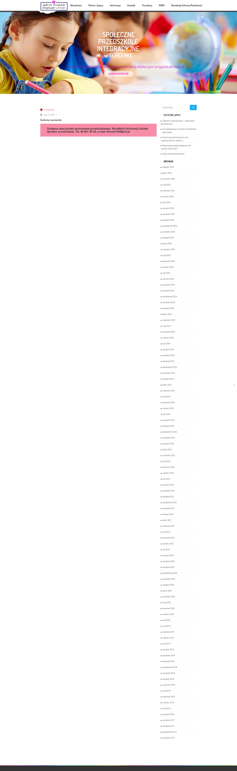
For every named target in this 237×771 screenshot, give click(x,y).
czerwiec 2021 (169, 526)
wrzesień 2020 (169, 579)
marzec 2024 (168, 338)
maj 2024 (167, 326)
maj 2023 (167, 396)
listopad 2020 (168, 567)
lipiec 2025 (167, 243)
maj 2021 (167, 532)
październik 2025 (170, 226)
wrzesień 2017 (169, 738)
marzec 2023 (168, 408)
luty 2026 (166, 202)
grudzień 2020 (169, 561)
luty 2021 (166, 549)
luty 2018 (166, 708)
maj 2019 (167, 626)
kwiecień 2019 (169, 632)
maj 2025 (167, 255)
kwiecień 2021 (169, 538)
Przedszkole (49, 110)
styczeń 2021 (168, 555)
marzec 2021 (168, 544)
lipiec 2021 (167, 520)
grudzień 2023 (169, 355)
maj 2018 (167, 691)
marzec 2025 (168, 267)
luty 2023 (166, 414)
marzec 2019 (168, 638)
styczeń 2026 (168, 208)
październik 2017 (170, 732)
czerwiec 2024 (169, 320)
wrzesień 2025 (169, 232)
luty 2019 (166, 644)
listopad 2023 (168, 361)
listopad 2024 (168, 291)
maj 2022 (167, 461)
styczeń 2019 (168, 650)
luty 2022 (166, 479)
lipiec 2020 (167, 591)
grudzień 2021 (169, 491)
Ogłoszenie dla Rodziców (173, 154)
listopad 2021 (168, 497)
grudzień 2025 (169, 214)
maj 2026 (167, 185)
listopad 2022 (168, 426)
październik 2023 (170, 367)
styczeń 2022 (168, 485)
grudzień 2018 (169, 655)
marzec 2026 (168, 196)
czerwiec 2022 (169, 455)
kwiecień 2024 (169, 332)
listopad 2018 (168, 661)
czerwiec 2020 (169, 597)
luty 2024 (166, 344)
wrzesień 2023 (169, 373)
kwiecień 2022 (169, 467)
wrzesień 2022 (169, 438)
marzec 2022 (168, 473)
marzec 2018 (168, 702)
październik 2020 (170, 573)
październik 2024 (170, 296)
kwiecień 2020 (169, 608)
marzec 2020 (168, 614)
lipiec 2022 (167, 449)
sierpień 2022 (168, 444)
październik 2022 (170, 432)
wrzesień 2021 (169, 508)
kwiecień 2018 (169, 697)
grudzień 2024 (169, 285)
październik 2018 (170, 667)
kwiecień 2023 (169, 402)
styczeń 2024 (168, 349)
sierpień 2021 (168, 514)
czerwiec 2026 (169, 179)
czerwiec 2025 (169, 249)
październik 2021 (170, 502)
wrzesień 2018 (169, 673)
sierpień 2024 (168, 308)
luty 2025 (166, 273)
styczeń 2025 (168, 279)
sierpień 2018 (168, 679)
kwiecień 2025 (169, 261)
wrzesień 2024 (169, 302)
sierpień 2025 (168, 238)
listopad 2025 (168, 220)
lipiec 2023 (167, 385)
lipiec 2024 (167, 314)
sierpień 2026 (168, 167)
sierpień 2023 (168, 379)
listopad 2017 (168, 726)
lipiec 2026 (167, 173)
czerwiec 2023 (169, 391)
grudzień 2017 (169, 720)
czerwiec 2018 (169, 685)
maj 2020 (167, 602)
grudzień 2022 (169, 420)
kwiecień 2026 (169, 191)
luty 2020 (166, 620)
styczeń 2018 (168, 714)
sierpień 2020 (168, 585)
